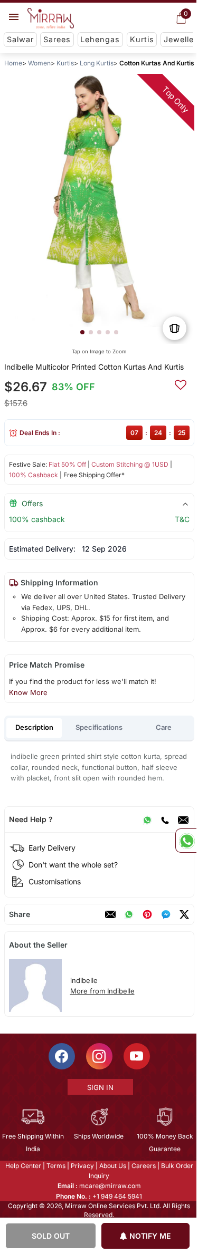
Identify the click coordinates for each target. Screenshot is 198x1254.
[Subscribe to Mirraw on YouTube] (135, 1056)
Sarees (57, 39)
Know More (27, 692)
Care (164, 727)
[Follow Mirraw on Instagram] (98, 1056)
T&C (181, 519)
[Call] (164, 819)
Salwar (20, 39)
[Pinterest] (147, 914)
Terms (54, 1166)
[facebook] (165, 914)
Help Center (22, 1166)
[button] (82, 332)
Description (34, 727)
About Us (111, 1166)
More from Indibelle (102, 991)
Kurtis (142, 39)
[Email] (182, 819)
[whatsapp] (128, 914)
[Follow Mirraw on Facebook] (61, 1056)
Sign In (99, 1087)
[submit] (180, 383)
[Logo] (50, 18)
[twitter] (183, 914)
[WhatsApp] (147, 819)
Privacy (81, 1166)
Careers (142, 1166)
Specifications (99, 727)
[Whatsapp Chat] (185, 840)
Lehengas (100, 39)
